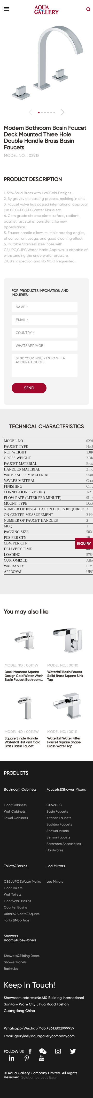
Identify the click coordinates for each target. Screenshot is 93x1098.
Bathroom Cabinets (20, 789)
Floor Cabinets (15, 805)
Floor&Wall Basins (17, 901)
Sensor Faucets (58, 837)
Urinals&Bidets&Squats (22, 914)
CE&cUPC (54, 805)
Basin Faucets (57, 811)
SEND (29, 387)
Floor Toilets (13, 888)
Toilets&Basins (15, 866)
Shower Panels (15, 962)
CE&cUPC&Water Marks (22, 881)
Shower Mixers (58, 831)
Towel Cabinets (16, 818)
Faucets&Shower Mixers (66, 789)
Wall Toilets (12, 894)
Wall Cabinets (15, 811)
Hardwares (55, 850)
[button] (62, 112)
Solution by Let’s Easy (39, 1077)
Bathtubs (11, 969)
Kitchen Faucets (59, 818)
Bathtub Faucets (59, 824)
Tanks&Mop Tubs (16, 920)
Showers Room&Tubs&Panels (20, 938)
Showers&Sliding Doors (22, 956)
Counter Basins (15, 907)
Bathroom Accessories (64, 844)
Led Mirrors (56, 866)
